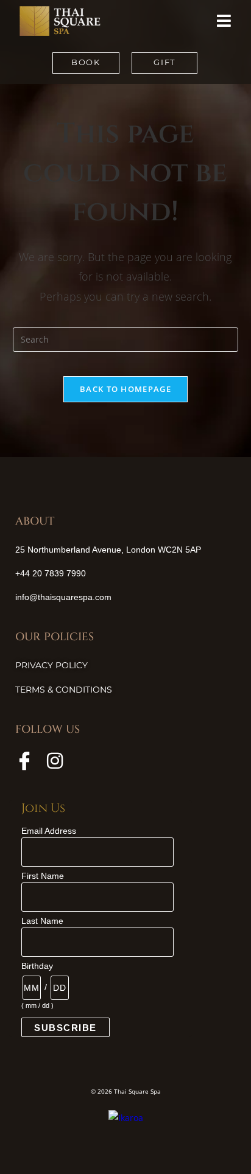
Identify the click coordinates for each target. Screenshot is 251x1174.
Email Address (48, 831)
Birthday (37, 966)
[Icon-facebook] (24, 761)
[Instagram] (55, 761)
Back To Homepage (125, 388)
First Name (42, 876)
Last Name (42, 921)
